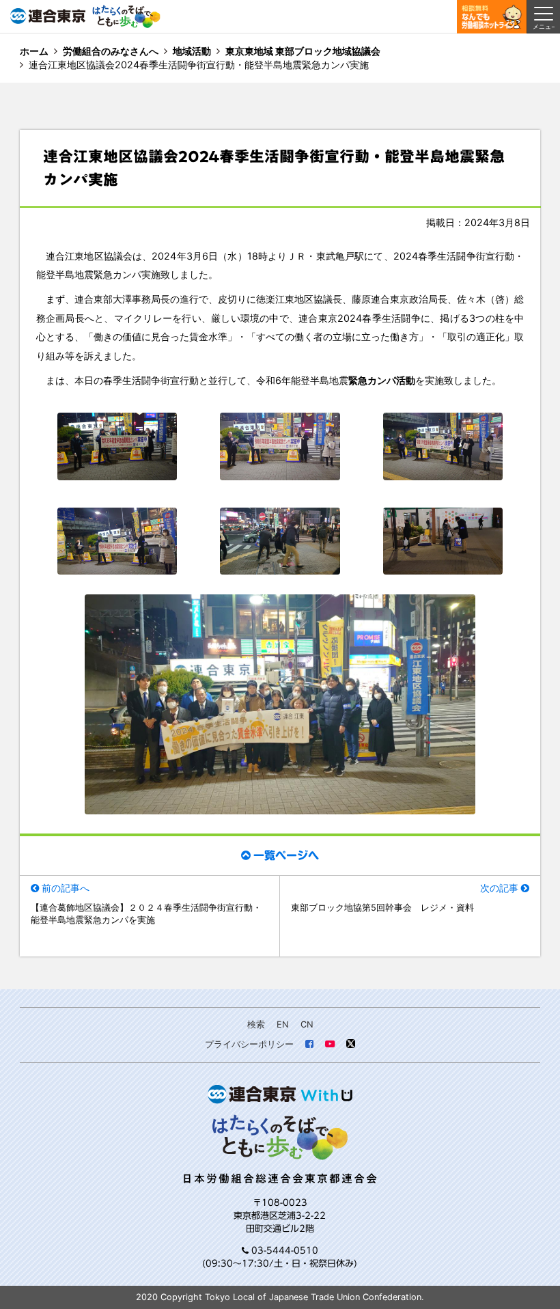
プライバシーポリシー (249, 1044)
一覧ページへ (286, 855)
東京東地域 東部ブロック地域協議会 (302, 51)
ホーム (34, 51)
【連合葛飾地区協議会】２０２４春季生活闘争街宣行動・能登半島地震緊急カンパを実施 (146, 913)
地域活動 (192, 51)
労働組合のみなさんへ (110, 51)
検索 (256, 1024)
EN (283, 1024)
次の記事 (499, 888)
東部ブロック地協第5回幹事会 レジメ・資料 (382, 907)
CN (306, 1024)
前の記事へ (65, 888)
